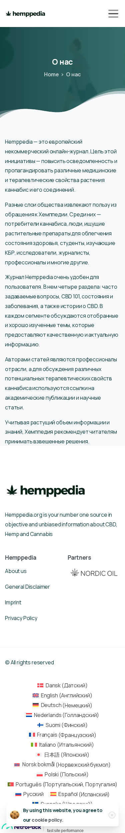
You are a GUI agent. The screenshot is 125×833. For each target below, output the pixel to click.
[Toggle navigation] (113, 13)
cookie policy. (47, 820)
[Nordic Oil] (94, 572)
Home (51, 74)
